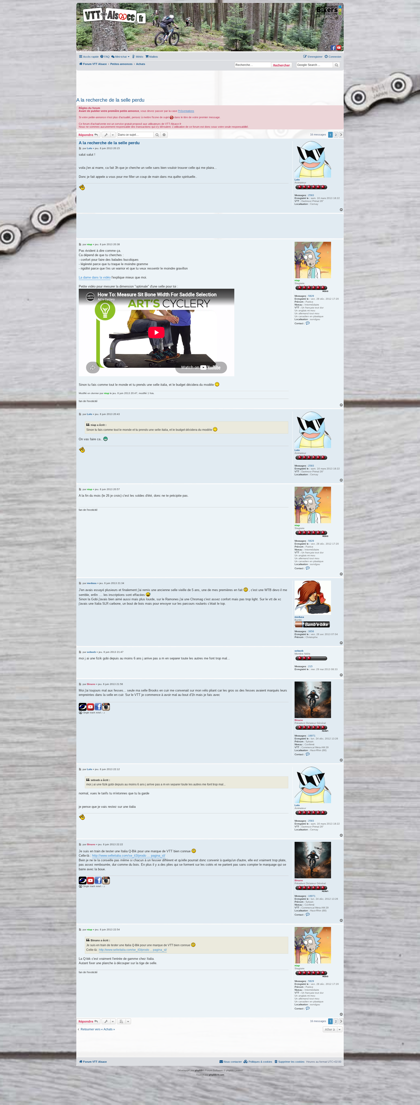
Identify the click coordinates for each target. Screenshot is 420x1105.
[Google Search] (336, 65)
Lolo (297, 179)
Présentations (186, 110)
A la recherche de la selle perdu (110, 100)
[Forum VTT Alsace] (115, 24)
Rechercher (281, 65)
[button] (341, 135)
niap (297, 280)
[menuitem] (105, 57)
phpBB (199, 1070)
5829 (311, 296)
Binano (299, 720)
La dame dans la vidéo (95, 277)
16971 (311, 735)
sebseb (299, 650)
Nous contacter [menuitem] (233, 1061)
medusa (299, 617)
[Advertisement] (210, 82)
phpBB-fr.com (216, 1074)
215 (310, 666)
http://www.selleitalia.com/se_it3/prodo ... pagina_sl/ (128, 855)
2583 (311, 195)
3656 (311, 631)
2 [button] (336, 135)
